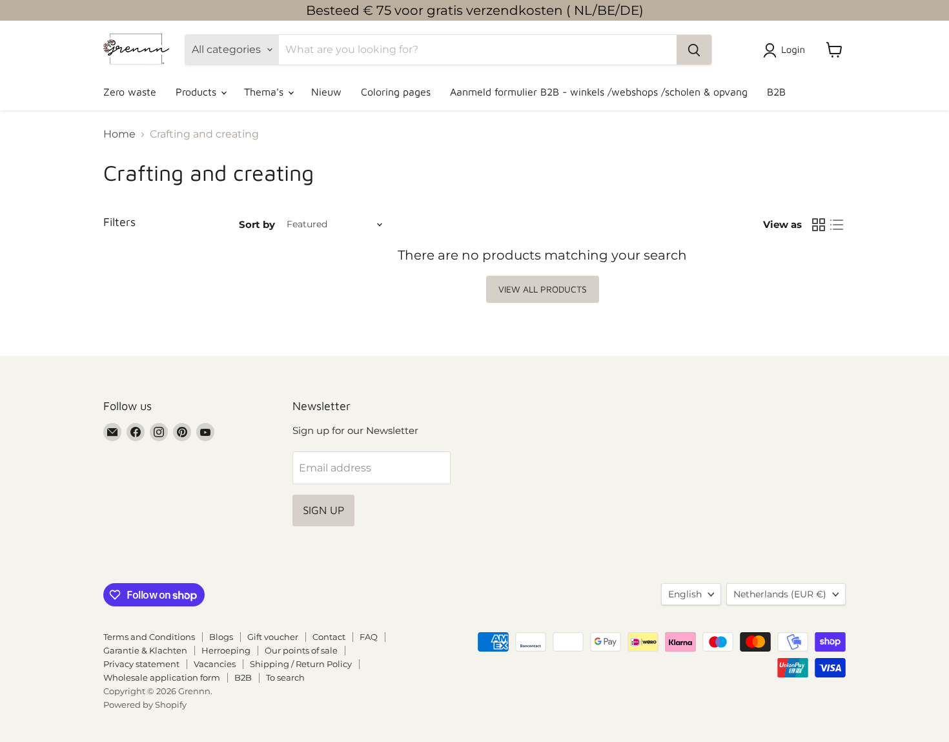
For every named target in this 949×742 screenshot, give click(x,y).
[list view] (837, 225)
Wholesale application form (161, 677)
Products (197, 92)
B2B (776, 92)
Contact (328, 637)
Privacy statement (141, 664)
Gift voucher (272, 637)
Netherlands (779, 594)
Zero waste (129, 92)
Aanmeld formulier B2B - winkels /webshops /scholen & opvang (599, 92)
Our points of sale (301, 650)
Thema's (265, 92)
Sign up (323, 510)
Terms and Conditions (149, 637)
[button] (786, 50)
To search (285, 677)
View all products (542, 288)
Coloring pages (396, 92)
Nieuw (326, 92)
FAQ (369, 637)
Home (119, 134)
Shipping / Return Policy (301, 664)
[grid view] (819, 225)
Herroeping (225, 650)
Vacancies (215, 664)
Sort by (257, 224)
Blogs (221, 637)
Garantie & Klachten (145, 650)
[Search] (694, 50)
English (685, 594)
